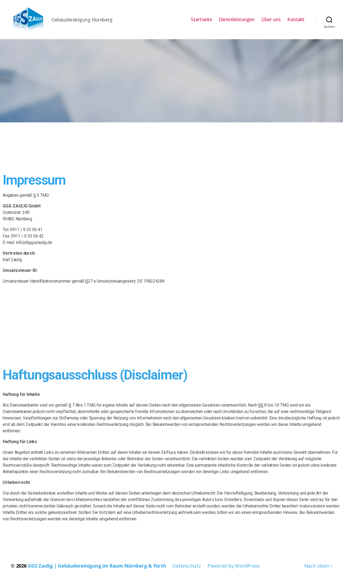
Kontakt (296, 20)
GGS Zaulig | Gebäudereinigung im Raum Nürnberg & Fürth (97, 565)
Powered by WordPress (233, 565)
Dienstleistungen (236, 20)
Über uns (271, 20)
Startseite (201, 20)
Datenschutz (186, 565)
